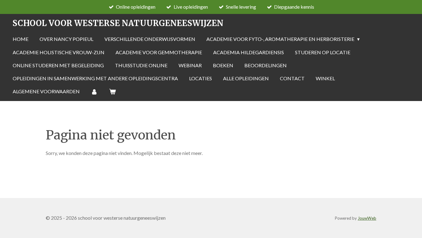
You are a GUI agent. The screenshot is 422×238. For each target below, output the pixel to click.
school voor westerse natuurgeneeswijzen (117, 23)
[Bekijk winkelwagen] (112, 91)
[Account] (94, 91)
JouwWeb (367, 218)
